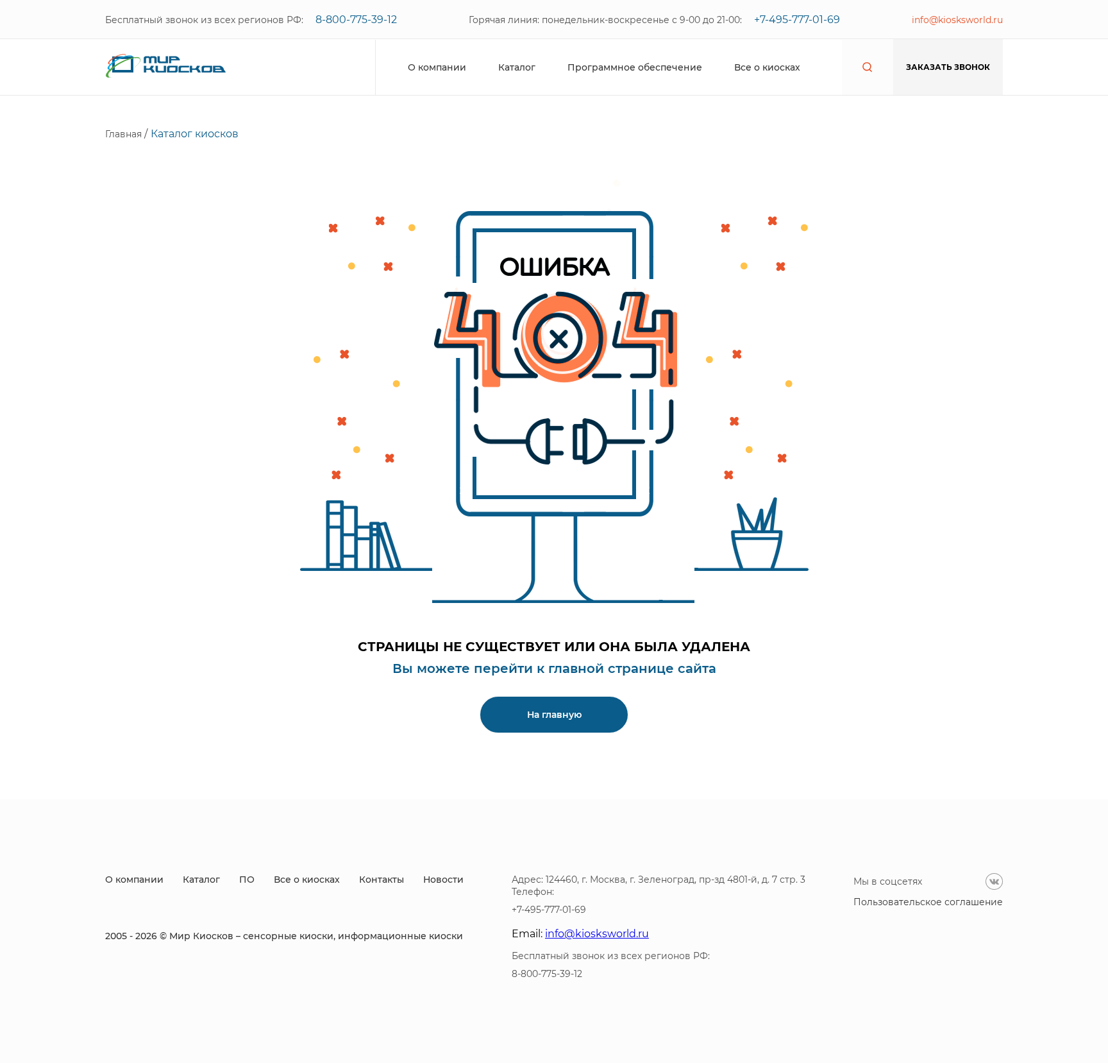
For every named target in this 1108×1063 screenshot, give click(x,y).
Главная (124, 134)
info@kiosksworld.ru (957, 20)
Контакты (381, 879)
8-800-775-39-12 (356, 19)
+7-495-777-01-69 (797, 19)
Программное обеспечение (634, 67)
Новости (443, 879)
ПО (247, 879)
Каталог (516, 67)
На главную (554, 714)
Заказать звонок (948, 67)
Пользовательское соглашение (928, 902)
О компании (437, 67)
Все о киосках (767, 67)
